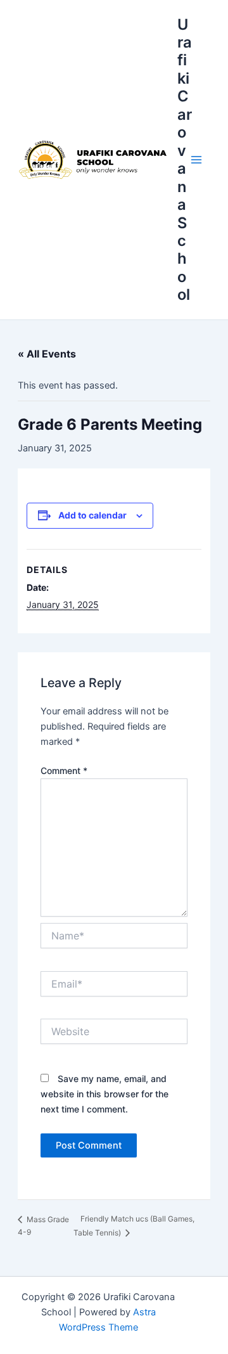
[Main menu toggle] (196, 159)
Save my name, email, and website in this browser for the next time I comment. (104, 1093)
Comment (64, 770)
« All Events (47, 353)
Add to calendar (92, 515)
